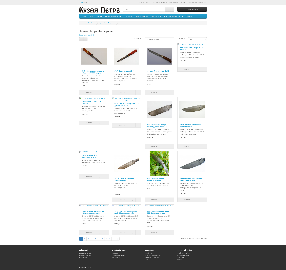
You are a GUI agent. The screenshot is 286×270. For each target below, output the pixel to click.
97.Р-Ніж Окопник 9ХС (124, 71)
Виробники (148, 253)
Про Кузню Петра (85, 253)
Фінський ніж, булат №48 (158, 71)
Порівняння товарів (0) (86, 35)
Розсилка (180, 260)
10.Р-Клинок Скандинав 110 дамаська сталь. (126, 105)
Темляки (189, 16)
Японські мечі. (156, 16)
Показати (182, 38)
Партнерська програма (152, 257)
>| (117, 239)
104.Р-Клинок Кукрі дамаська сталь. (155, 179)
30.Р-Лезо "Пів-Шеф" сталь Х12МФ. (192, 49)
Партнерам (83, 257)
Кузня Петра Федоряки (107, 23)
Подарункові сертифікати (153, 255)
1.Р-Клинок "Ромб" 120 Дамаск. (91, 102)
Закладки (180, 257)
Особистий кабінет (183, 253)
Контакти (115, 253)
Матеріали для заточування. (173, 16)
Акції (146, 260)
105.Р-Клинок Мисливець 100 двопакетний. (191, 179)
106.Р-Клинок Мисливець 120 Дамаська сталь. (93, 212)
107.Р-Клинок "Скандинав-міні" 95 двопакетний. (126, 212)
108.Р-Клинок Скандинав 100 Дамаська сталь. (158, 212)
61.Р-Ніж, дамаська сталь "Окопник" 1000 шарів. (93, 72)
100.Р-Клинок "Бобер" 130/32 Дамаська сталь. (157, 125)
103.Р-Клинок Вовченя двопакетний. (124, 179)
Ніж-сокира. (129, 16)
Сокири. (99, 16)
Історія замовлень (183, 255)
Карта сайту (116, 257)
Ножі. (84, 16)
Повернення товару (118, 255)
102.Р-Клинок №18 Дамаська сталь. (89, 156)
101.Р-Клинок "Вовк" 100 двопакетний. (190, 125)
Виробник (91, 23)
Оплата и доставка (85, 255)
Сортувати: (137, 38)
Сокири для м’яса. (142, 16)
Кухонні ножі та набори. (113, 16)
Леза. (91, 16)
